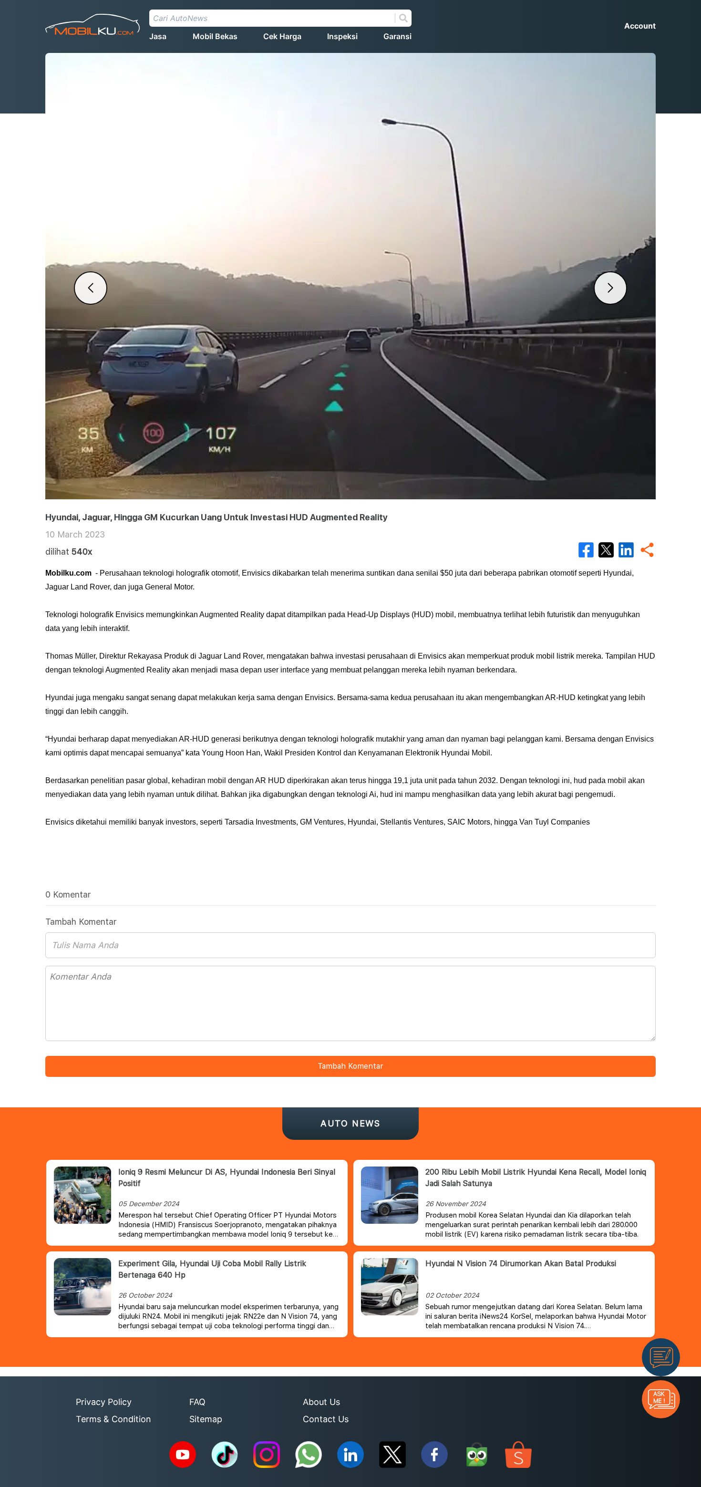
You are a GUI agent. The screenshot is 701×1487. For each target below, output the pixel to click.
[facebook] (586, 549)
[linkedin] (626, 549)
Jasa (157, 36)
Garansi (397, 36)
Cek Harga (282, 36)
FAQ (197, 1402)
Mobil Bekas (215, 36)
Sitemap (205, 1419)
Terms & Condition (113, 1419)
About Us (321, 1402)
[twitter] (606, 549)
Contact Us (326, 1419)
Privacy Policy (104, 1402)
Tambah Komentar (350, 1066)
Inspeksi (342, 36)
